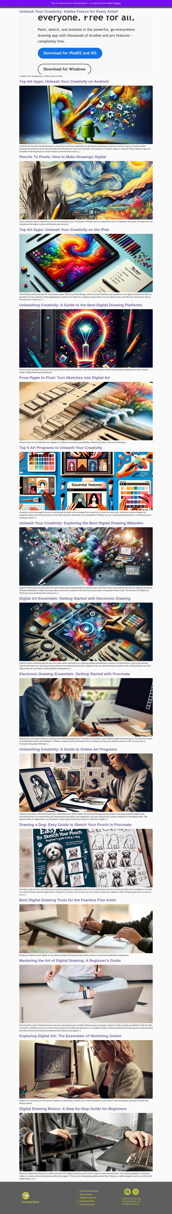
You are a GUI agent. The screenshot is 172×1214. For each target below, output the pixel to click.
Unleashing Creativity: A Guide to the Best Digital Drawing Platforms (80, 305)
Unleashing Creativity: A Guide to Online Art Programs (68, 749)
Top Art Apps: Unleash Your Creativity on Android (64, 81)
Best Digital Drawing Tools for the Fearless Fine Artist (67, 900)
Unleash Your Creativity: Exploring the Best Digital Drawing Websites (81, 523)
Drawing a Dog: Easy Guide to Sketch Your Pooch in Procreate (75, 825)
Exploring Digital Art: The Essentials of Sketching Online (70, 1036)
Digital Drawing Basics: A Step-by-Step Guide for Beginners (73, 1109)
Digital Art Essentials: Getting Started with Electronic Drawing (75, 598)
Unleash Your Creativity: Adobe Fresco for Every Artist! (68, 11)
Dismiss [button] (117, 3)
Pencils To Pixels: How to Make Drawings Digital (62, 157)
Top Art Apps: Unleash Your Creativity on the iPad (64, 230)
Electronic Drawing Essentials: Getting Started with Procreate (74, 674)
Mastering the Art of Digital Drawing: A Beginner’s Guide (70, 960)
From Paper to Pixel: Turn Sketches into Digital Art (64, 378)
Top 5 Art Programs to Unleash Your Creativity (60, 448)
